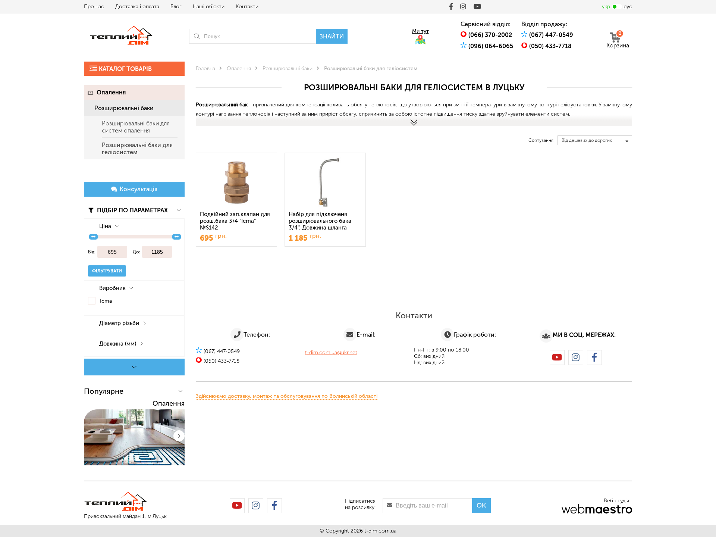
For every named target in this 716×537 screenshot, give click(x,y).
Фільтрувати (107, 271)
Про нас (94, 6)
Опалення (111, 92)
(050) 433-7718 (550, 46)
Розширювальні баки (124, 108)
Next (179, 435)
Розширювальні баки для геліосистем (137, 148)
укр (606, 6)
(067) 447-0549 (551, 34)
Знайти (332, 36)
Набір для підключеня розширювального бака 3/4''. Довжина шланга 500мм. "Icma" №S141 (320, 221)
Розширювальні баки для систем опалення (136, 127)
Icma (106, 301)
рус (628, 6)
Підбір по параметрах (131, 210)
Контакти (247, 6)
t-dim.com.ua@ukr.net (331, 352)
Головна (205, 68)
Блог (176, 6)
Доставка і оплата (137, 6)
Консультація (138, 189)
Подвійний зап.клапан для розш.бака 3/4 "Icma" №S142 (235, 221)
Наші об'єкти (208, 6)
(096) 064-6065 (490, 46)
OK (481, 505)
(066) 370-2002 (490, 34)
